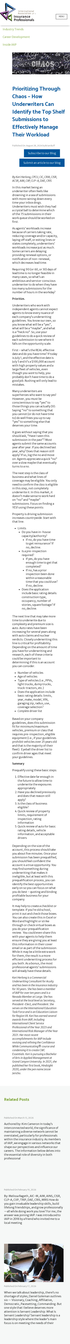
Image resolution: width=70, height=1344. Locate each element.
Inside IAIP (9, 44)
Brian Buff (50, 145)
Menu (61, 16)
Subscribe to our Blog (42, 153)
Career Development (16, 37)
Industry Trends (13, 29)
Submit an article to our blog (42, 162)
